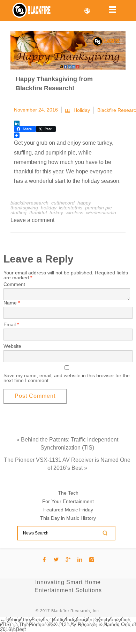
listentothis (70, 207)
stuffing (18, 212)
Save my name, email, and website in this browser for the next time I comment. (66, 378)
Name (11, 302)
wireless (74, 212)
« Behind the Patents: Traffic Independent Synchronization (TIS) (67, 444)
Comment (14, 284)
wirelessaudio (101, 212)
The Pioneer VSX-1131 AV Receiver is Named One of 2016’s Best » (67, 464)
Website (12, 346)
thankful (38, 212)
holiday (48, 207)
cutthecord (63, 203)
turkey (56, 212)
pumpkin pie (98, 207)
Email (11, 324)
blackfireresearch (29, 203)
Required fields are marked (65, 275)
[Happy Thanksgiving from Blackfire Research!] (68, 50)
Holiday (82, 110)
